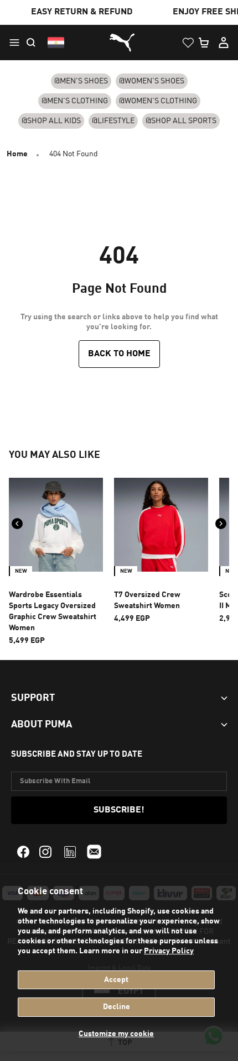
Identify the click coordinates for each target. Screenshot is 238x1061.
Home (17, 154)
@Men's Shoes (81, 81)
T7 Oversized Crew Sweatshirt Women (147, 600)
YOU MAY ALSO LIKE (54, 455)
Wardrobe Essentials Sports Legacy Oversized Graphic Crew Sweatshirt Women (52, 611)
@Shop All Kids (51, 121)
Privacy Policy (169, 951)
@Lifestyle (113, 121)
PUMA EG (119, 42)
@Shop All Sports (181, 121)
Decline (116, 1007)
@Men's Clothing (75, 101)
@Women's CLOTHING (158, 101)
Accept (116, 980)
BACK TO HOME (119, 354)
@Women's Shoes (151, 81)
